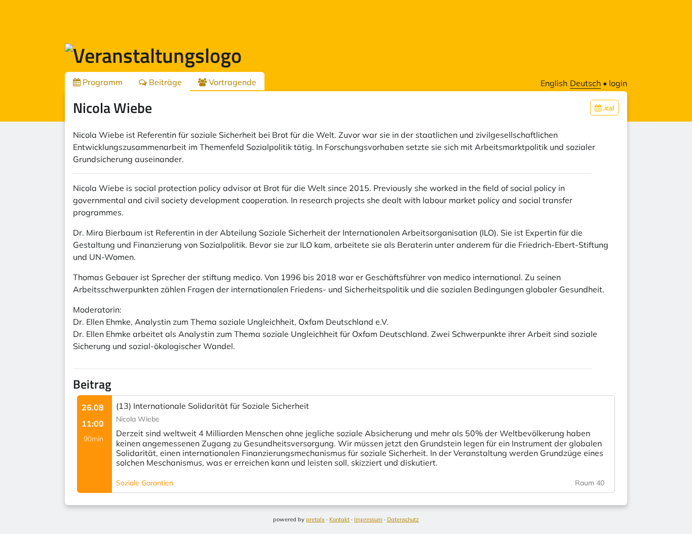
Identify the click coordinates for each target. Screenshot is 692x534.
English (554, 83)
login (618, 83)
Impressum (368, 519)
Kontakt (339, 519)
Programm (102, 82)
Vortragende (231, 82)
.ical (607, 107)
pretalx (315, 519)
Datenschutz (403, 519)
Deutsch (585, 83)
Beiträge (164, 82)
